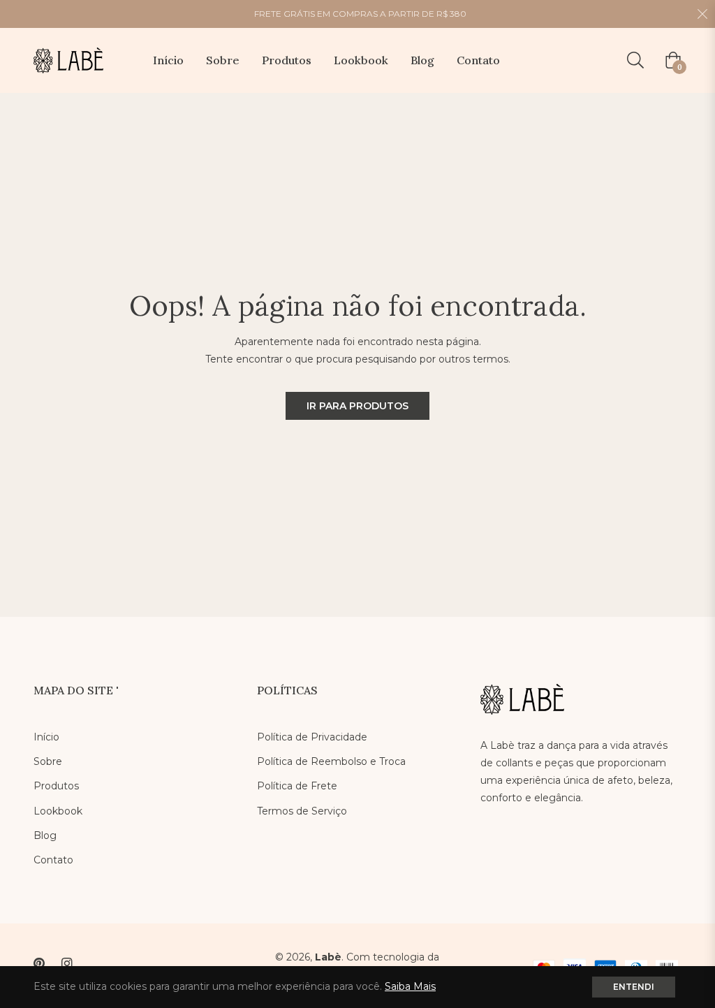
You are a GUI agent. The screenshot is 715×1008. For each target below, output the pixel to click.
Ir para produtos (357, 406)
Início (46, 737)
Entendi (633, 986)
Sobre (48, 761)
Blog (45, 835)
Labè (328, 957)
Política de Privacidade (312, 737)
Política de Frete (297, 786)
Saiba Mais (410, 986)
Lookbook (58, 811)
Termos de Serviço (302, 811)
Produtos (56, 786)
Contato (53, 860)
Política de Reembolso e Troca (331, 761)
